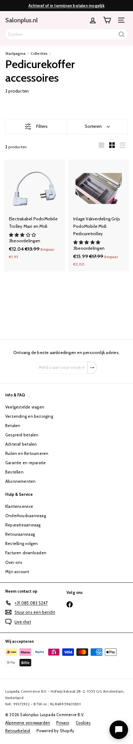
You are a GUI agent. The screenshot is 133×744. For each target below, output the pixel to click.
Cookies (83, 722)
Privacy (62, 722)
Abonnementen (20, 481)
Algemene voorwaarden (27, 722)
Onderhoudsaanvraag (25, 515)
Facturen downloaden (25, 552)
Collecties (39, 53)
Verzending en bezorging (29, 416)
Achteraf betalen (21, 444)
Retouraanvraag (20, 534)
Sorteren (93, 126)
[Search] (121, 34)
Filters (42, 126)
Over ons (14, 562)
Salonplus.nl (21, 20)
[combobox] (66, 34)
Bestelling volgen (21, 543)
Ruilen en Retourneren (26, 453)
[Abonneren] (92, 367)
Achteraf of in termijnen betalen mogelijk (66, 5)
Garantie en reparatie (25, 462)
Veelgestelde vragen (24, 406)
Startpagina (15, 53)
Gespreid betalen (21, 434)
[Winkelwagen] (107, 20)
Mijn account (17, 571)
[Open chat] (118, 729)
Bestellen (14, 471)
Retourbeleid (17, 730)
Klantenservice (19, 506)
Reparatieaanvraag (23, 524)
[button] (23, 235)
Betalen (12, 425)
